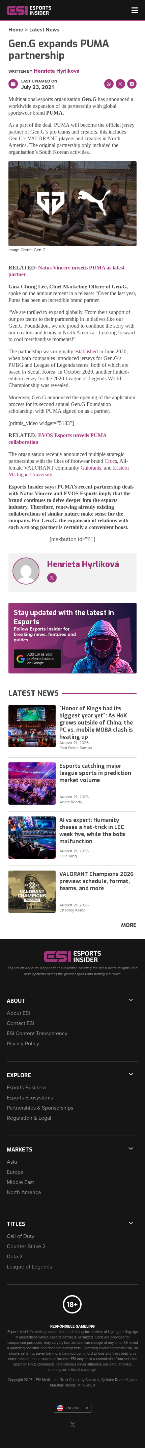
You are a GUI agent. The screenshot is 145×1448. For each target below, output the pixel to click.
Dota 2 (14, 1256)
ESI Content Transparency (37, 1033)
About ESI (18, 1013)
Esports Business (26, 1087)
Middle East (20, 1182)
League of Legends (29, 1266)
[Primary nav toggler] (135, 10)
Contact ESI (20, 1023)
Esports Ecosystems (30, 1097)
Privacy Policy (23, 1043)
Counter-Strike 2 (26, 1246)
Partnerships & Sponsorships (40, 1108)
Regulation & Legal (29, 1118)
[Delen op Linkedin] (132, 84)
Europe (15, 1172)
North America (24, 1192)
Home (15, 29)
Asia (12, 1162)
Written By (20, 71)
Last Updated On (39, 81)
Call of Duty (20, 1236)
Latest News (44, 29)
